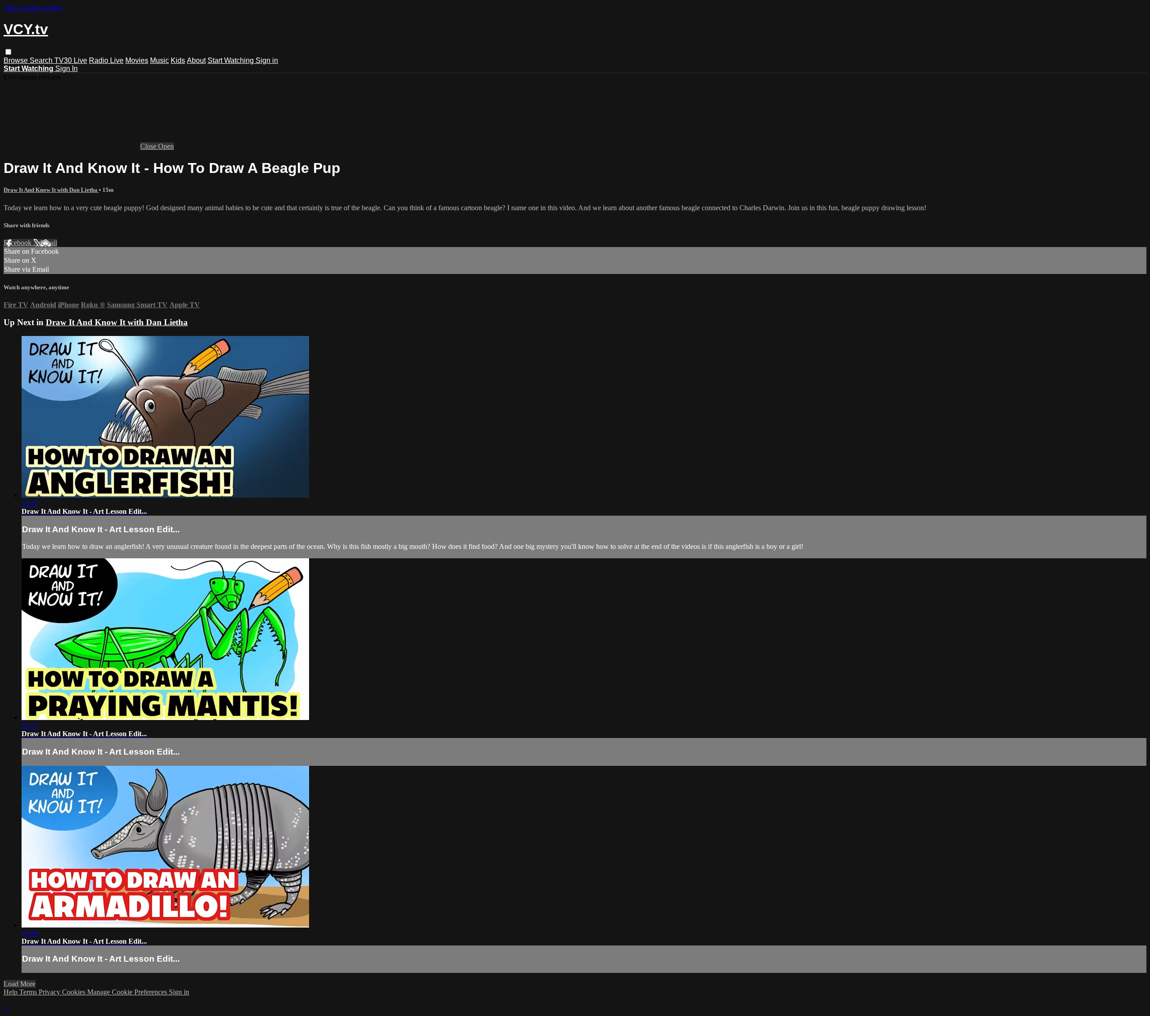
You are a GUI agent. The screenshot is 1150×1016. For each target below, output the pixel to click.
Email (48, 243)
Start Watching (232, 60)
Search (42, 60)
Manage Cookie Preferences (128, 992)
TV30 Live (70, 60)
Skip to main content (33, 7)
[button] (8, 52)
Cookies (74, 992)
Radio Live (106, 60)
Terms (29, 992)
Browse (17, 60)
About (196, 60)
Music (159, 60)
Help (11, 992)
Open (166, 146)
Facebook (18, 243)
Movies (136, 60)
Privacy (50, 992)
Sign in (267, 60)
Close (149, 146)
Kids (178, 60)
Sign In (66, 68)
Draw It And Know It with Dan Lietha (51, 189)
